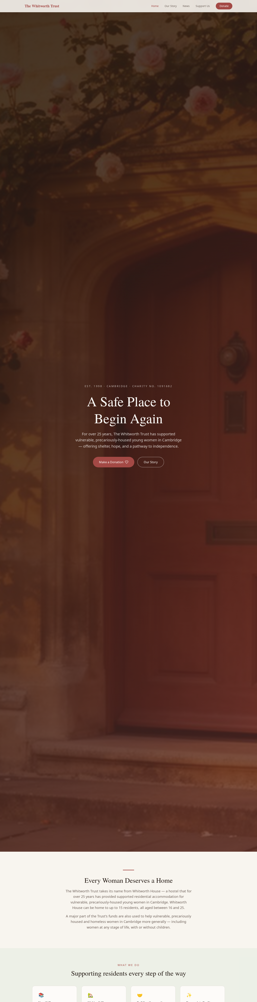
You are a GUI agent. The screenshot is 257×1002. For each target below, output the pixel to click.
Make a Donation (111, 462)
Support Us (203, 6)
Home (155, 6)
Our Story (171, 6)
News (186, 6)
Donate (224, 6)
